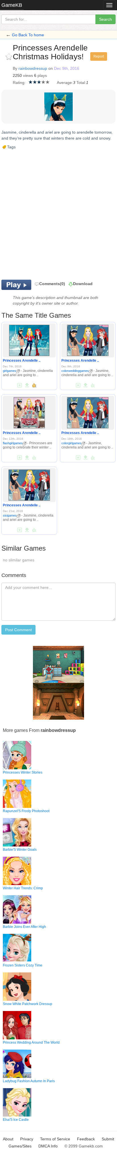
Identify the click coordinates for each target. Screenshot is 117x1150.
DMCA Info (48, 1146)
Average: (65, 82)
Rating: (19, 82)
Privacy (26, 1139)
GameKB (11, 5)
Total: (81, 82)
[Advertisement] (58, 214)
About (8, 1139)
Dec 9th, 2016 (66, 68)
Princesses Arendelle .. (21, 361)
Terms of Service (55, 1139)
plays (42, 75)
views (28, 75)
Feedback (86, 1139)
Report (98, 56)
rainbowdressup (32, 68)
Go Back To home (28, 35)
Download (83, 283)
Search (105, 19)
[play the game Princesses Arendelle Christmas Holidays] (29, 339)
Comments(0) (52, 283)
